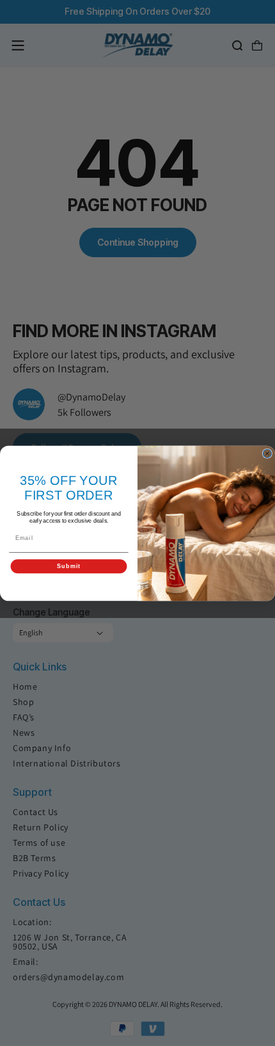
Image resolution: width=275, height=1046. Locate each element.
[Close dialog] (267, 453)
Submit (68, 566)
